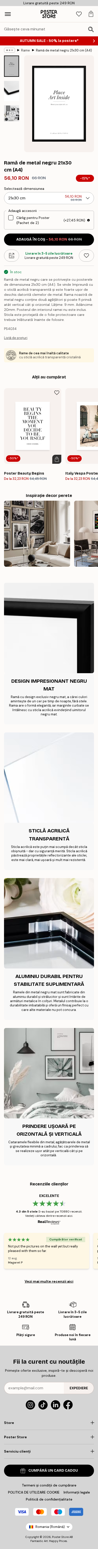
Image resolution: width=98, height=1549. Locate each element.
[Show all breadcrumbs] (9, 50)
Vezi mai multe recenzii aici (49, 1281)
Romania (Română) (50, 1527)
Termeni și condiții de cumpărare (49, 1485)
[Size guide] (11, 256)
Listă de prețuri (15, 338)
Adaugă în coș (49, 239)
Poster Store (60, 1537)
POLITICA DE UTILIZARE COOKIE (34, 1492)
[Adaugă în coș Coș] (56, 459)
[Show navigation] (8, 14)
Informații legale (77, 1492)
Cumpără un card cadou (53, 1470)
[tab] (79, 14)
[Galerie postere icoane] (37, 534)
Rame (25, 50)
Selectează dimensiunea (24, 188)
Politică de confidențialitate (49, 1499)
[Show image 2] (11, 91)
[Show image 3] (11, 113)
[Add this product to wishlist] (86, 256)
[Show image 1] (11, 66)
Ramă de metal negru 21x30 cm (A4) (64, 50)
